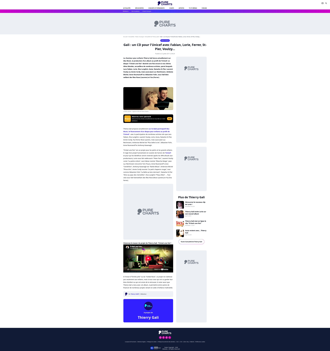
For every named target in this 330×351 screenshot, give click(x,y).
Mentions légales (142, 341)
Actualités (126, 8)
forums (204, 8)
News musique (139, 36)
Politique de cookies (152, 341)
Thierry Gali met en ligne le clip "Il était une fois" (195, 222)
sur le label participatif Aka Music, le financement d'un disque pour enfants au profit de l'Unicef (146, 131)
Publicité (192, 341)
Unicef (168, 153)
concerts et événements (156, 8)
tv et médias (193, 8)
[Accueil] (165, 3)
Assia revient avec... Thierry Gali (195, 231)
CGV (181, 341)
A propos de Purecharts (130, 341)
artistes (181, 8)
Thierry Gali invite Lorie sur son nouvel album (195, 213)
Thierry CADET (135, 294)
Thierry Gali (148, 317)
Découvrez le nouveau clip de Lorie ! (195, 203)
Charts (171, 8)
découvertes (139, 8)
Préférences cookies (200, 341)
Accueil (125, 36)
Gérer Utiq (186, 341)
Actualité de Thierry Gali (152, 36)
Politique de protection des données (166, 341)
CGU (177, 341)
